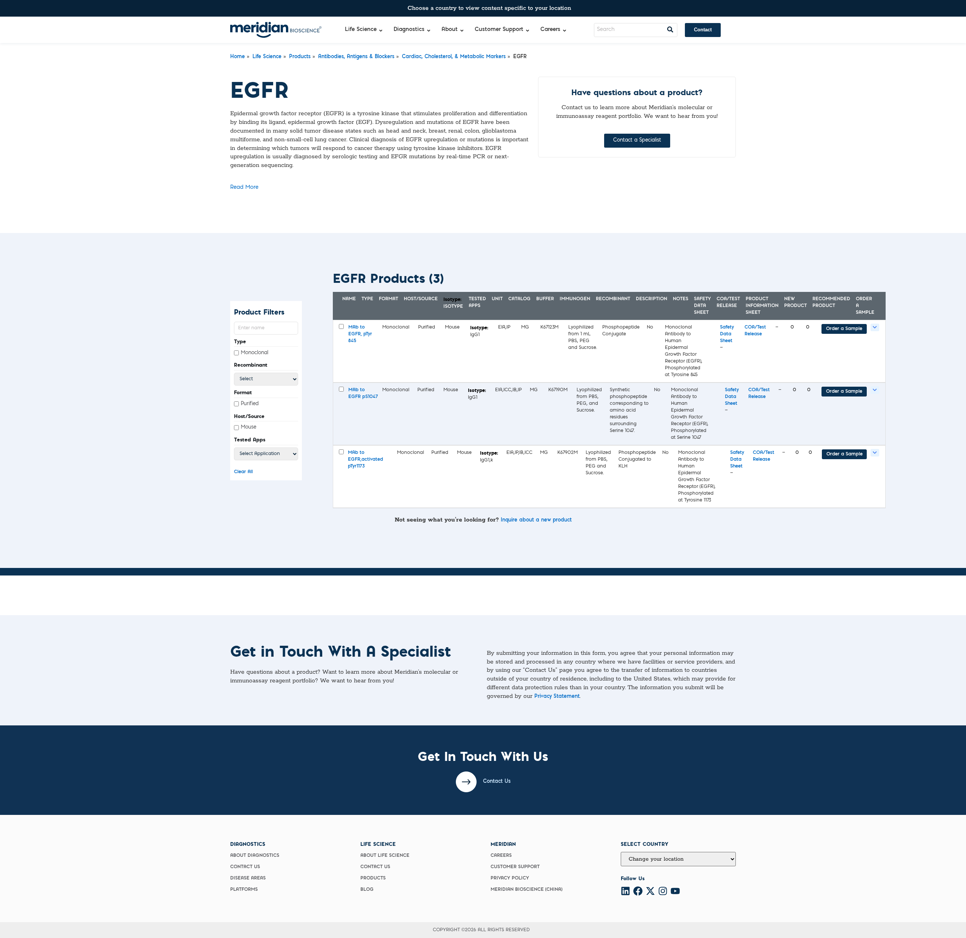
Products (300, 57)
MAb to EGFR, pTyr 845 (360, 334)
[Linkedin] (625, 891)
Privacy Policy (510, 878)
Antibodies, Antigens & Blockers (356, 57)
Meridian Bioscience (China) (526, 889)
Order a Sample (844, 329)
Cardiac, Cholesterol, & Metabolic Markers (454, 57)
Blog (367, 889)
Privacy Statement (557, 696)
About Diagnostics (254, 855)
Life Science (266, 57)
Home (237, 57)
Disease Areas (248, 878)
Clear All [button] (243, 472)
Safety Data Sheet (727, 334)
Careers (501, 855)
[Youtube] (675, 891)
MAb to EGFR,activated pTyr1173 (365, 459)
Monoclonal (254, 352)
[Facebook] (638, 891)
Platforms (244, 889)
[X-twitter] (650, 891)
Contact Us (245, 867)
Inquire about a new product (536, 520)
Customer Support (515, 867)
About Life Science (384, 855)
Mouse (248, 427)
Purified (250, 403)
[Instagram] (663, 891)
